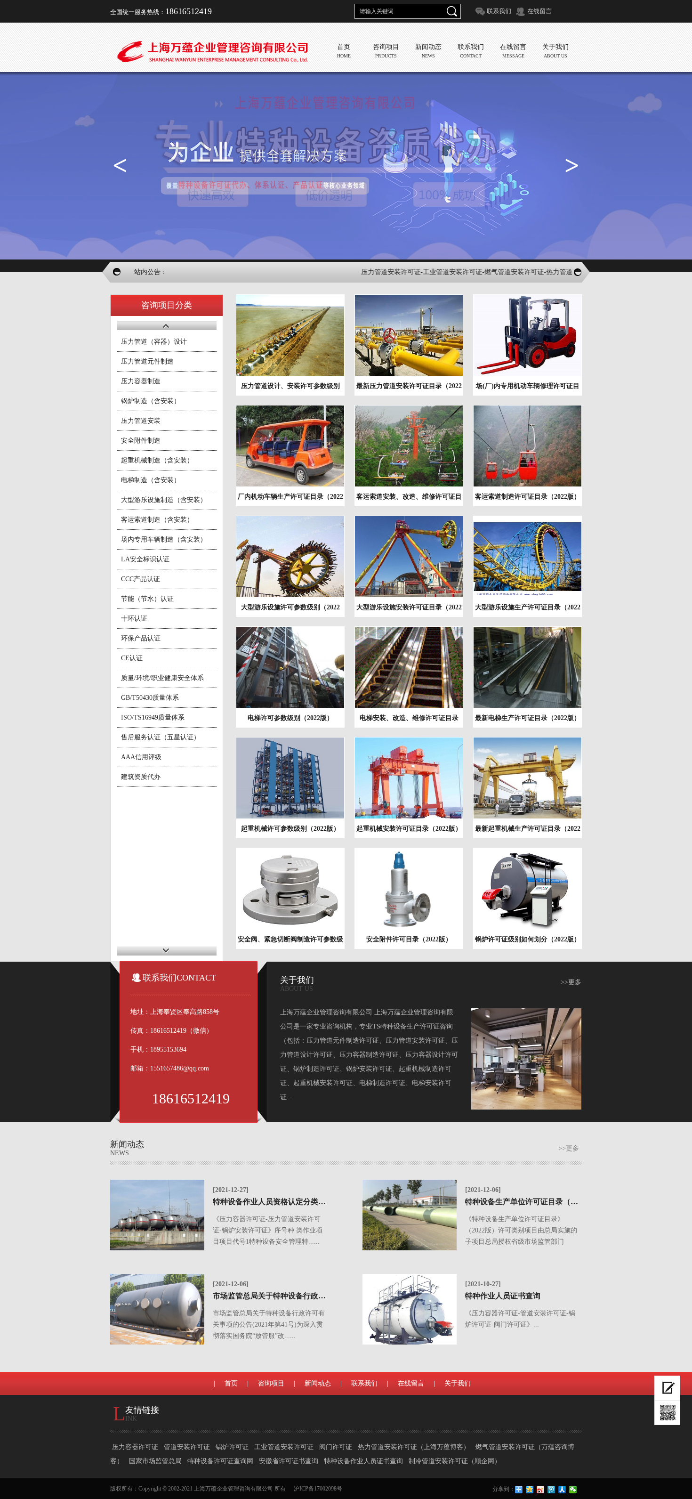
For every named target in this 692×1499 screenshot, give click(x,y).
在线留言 (539, 11)
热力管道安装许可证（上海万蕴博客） (415, 1446)
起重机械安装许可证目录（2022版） (409, 828)
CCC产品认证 (140, 579)
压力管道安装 (141, 420)
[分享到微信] (573, 1489)
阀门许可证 (336, 1446)
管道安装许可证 (188, 1446)
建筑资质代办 (141, 776)
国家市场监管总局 (156, 1461)
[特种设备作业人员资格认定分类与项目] (157, 1215)
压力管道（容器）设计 (154, 341)
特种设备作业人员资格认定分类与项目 (277, 1202)
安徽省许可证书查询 (289, 1461)
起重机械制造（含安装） (157, 460)
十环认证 (134, 618)
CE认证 (132, 658)
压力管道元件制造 (147, 361)
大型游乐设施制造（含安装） (164, 499)
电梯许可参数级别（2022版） (290, 717)
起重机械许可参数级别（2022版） (290, 828)
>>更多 (571, 982)
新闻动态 (318, 1383)
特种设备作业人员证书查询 (364, 1461)
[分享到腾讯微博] (551, 1489)
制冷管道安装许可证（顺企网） (455, 1461)
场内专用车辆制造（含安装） (164, 539)
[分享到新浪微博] (541, 1489)
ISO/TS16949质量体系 (153, 717)
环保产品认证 (141, 638)
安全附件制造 (141, 440)
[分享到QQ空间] (530, 1489)
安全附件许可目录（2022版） (409, 939)
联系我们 (499, 11)
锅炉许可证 (233, 1446)
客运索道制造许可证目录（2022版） (527, 496)
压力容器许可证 (136, 1446)
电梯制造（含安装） (150, 480)
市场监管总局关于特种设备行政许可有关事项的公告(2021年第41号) (324, 1296)
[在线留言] (667, 1388)
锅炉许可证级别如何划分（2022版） (527, 939)
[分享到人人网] (562, 1489)
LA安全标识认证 (145, 559)
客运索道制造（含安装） (157, 519)
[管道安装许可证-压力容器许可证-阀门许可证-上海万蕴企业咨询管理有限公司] (211, 51)
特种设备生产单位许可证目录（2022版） (533, 1202)
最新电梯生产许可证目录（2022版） (527, 717)
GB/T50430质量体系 (150, 697)
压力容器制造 (141, 381)
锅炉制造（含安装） (150, 401)
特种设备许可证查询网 (221, 1461)
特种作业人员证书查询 (502, 1296)
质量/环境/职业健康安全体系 (162, 677)
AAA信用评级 (141, 757)
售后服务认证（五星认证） (160, 737)
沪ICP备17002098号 (318, 1488)
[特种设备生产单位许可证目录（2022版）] (409, 1215)
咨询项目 (271, 1383)
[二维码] (667, 1413)
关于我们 (457, 1383)
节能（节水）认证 (147, 598)
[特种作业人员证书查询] (409, 1309)
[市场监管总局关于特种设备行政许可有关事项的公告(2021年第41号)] (157, 1309)
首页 (231, 1383)
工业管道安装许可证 (284, 1446)
